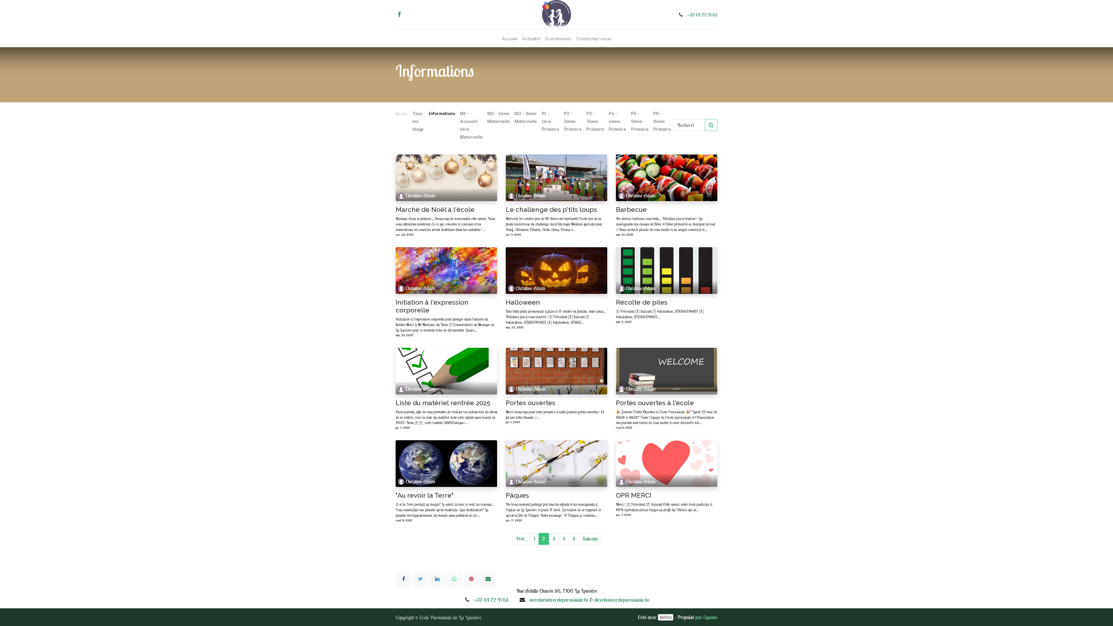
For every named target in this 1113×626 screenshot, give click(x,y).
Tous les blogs (418, 121)
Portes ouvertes (530, 403)
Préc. (521, 538)
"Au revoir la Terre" (425, 495)
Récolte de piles (642, 302)
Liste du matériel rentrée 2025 (443, 403)
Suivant (590, 538)
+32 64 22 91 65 (702, 15)
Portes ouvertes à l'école (655, 403)
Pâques (517, 495)
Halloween (523, 302)
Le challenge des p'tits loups (551, 209)
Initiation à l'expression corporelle (432, 306)
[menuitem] (510, 38)
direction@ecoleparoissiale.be (621, 599)
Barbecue (631, 209)
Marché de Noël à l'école (435, 209)
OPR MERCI (633, 495)
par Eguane (706, 617)
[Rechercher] (711, 125)
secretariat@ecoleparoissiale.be (558, 599)
